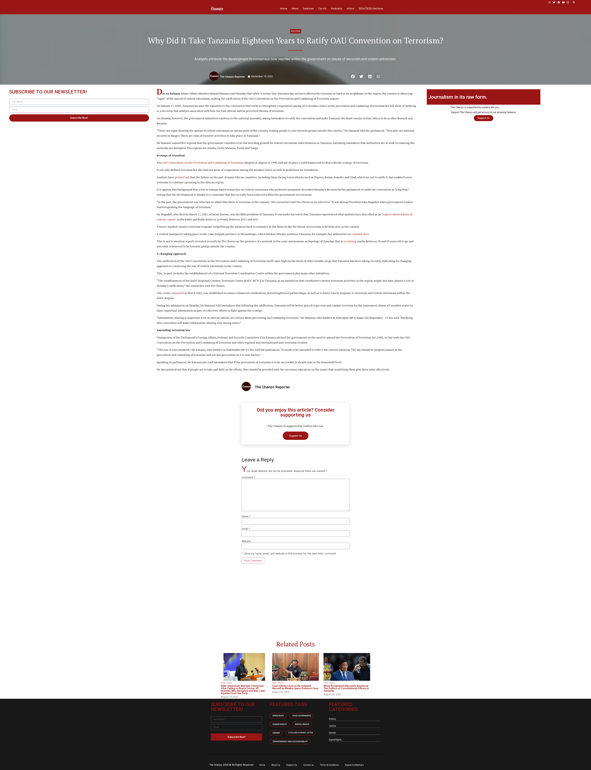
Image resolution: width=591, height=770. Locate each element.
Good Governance (301, 716)
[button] (574, 2)
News (295, 8)
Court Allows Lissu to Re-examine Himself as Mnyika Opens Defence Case (295, 687)
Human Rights (279, 724)
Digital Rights (302, 724)
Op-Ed (322, 8)
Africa (350, 8)
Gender (276, 733)
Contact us (308, 765)
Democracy (278, 716)
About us (275, 765)
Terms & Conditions (329, 765)
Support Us (291, 765)
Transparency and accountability (290, 741)
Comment (248, 477)
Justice (332, 726)
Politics (295, 31)
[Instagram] (568, 2)
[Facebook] (558, 2)
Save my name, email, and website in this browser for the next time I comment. (290, 553)
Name (246, 516)
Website (246, 541)
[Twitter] (554, 2)
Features (308, 8)
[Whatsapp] (549, 2)
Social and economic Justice (300, 733)
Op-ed (326, 683)
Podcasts (336, 8)
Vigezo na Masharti (354, 765)
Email (246, 528)
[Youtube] (563, 2)
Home (283, 8)
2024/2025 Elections (371, 8)
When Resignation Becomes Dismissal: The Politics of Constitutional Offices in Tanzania (346, 688)
